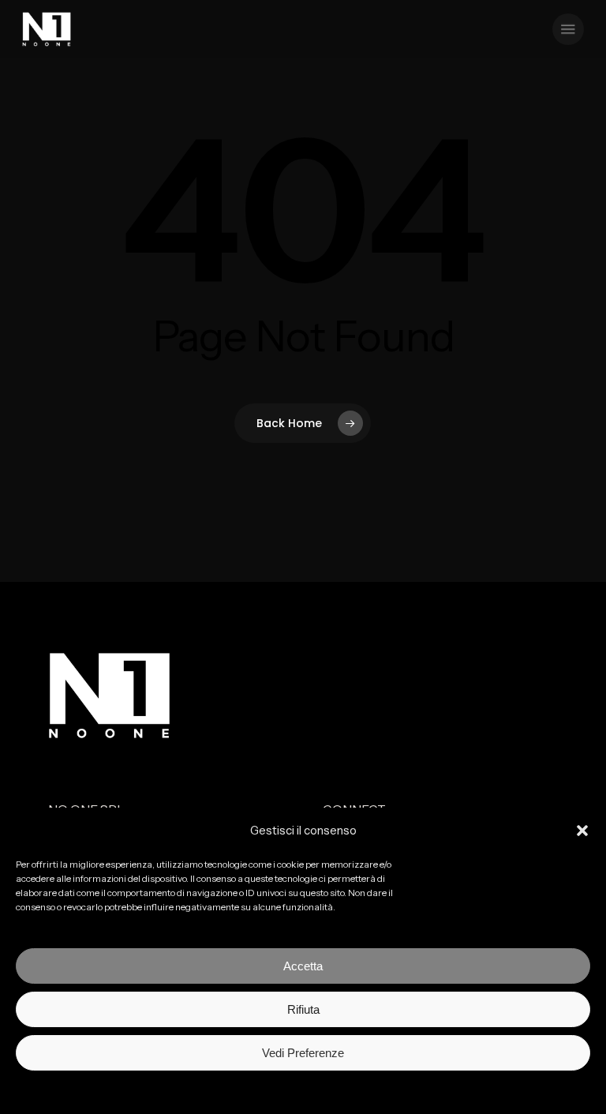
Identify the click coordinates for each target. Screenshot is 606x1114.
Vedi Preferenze (303, 1053)
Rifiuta (303, 1009)
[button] (582, 830)
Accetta (303, 966)
